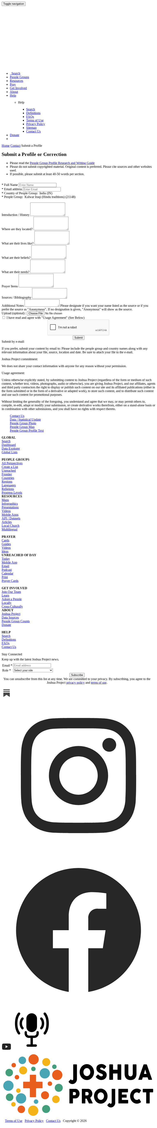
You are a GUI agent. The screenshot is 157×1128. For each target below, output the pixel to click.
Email (5, 566)
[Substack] (6, 697)
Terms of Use (35, 120)
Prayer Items (10, 286)
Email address (12, 189)
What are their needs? (15, 272)
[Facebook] (78, 1005)
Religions (8, 489)
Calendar (7, 573)
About (14, 91)
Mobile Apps (10, 514)
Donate (14, 135)
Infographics (10, 503)
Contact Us (33, 131)
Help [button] (13, 95)
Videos (6, 511)
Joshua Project (11, 614)
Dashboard (9, 445)
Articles (7, 522)
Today (6, 558)
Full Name (10, 185)
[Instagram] (78, 851)
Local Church (10, 525)
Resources (16, 80)
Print (5, 577)
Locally (6, 603)
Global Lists (9, 452)
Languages (9, 485)
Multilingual (9, 529)
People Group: (38, 197)
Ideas (5, 551)
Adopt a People (12, 599)
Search (15, 73)
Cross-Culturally (12, 606)
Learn (5, 595)
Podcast (7, 569)
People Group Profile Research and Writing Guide (62, 163)
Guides (6, 544)
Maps (5, 500)
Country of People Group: (27, 193)
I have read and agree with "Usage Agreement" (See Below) (45, 317)
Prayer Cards (10, 580)
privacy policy (75, 682)
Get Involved (18, 88)
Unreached (9, 470)
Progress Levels (12, 492)
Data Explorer (11, 448)
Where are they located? (17, 229)
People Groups (19, 77)
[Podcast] (32, 1050)
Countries (8, 478)
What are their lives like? (18, 243)
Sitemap (31, 127)
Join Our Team (11, 591)
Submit (78, 337)
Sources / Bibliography (16, 297)
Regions (7, 481)
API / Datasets (11, 518)
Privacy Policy (35, 124)
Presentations (10, 507)
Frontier (7, 474)
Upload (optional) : (14, 313)
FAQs (30, 116)
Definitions (33, 113)
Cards (5, 540)
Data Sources (10, 617)
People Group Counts (16, 621)
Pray (13, 84)
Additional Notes (13, 305)
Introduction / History (15, 215)
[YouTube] (6, 1050)
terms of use (99, 682)
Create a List (10, 467)
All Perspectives (12, 463)
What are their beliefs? (16, 257)
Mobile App (9, 562)
